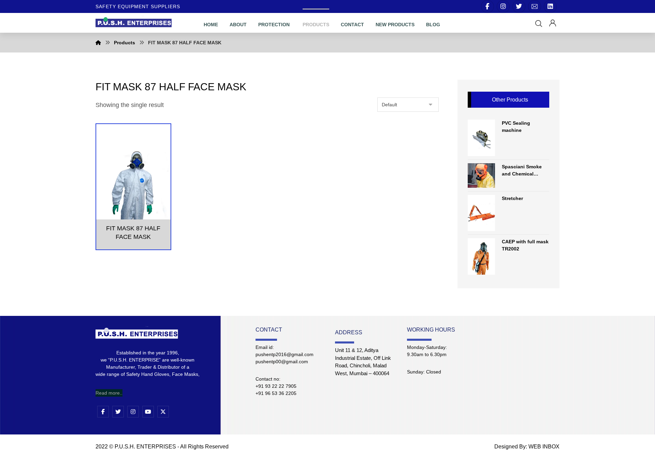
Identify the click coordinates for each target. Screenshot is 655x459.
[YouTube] (148, 411)
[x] (163, 411)
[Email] (534, 6)
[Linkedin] (550, 6)
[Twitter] (518, 6)
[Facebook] (487, 6)
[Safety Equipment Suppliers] (134, 22)
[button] (539, 23)
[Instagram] (503, 6)
